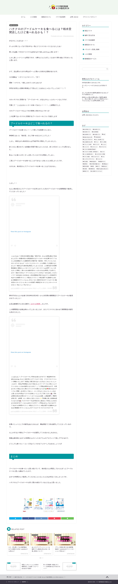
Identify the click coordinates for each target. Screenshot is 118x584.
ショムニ (104, 144)
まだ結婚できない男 (88, 142)
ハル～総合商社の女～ (88, 154)
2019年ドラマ (87, 131)
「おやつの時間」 (35, 304)
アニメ (97, 142)
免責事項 (24, 581)
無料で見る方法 (13, 25)
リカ (103, 156)
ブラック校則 (87, 156)
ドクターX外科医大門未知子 (90, 149)
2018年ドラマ (97, 129)
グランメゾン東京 (87, 144)
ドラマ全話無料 (60, 17)
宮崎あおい (105, 163)
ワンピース (99, 159)
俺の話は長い (93, 161)
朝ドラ (98, 166)
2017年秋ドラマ (87, 129)
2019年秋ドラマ (87, 134)
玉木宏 (85, 168)
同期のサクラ (102, 161)
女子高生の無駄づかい (95, 163)
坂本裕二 (86, 163)
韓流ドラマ (88, 31)
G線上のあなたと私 (88, 137)
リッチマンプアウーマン (89, 159)
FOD (104, 134)
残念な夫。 (105, 166)
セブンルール (103, 146)
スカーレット (94, 146)
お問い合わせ (74, 17)
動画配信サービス (90, 58)
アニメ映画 (103, 142)
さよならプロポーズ (88, 139)
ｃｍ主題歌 (33, 17)
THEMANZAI (98, 137)
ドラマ (103, 151)
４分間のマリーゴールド (97, 171)
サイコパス (97, 144)
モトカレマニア (96, 156)
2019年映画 (95, 131)
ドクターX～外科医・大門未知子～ (91, 151)
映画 (93, 166)
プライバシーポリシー (90, 17)
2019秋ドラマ (97, 134)
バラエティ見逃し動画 (92, 49)
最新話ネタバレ (46, 17)
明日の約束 (86, 166)
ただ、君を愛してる (100, 139)
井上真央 (86, 161)
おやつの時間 (15, 288)
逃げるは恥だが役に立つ (103, 168)
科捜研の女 (92, 168)
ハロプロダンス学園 (100, 154)
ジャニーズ (86, 146)
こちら (94, 115)
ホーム (23, 17)
